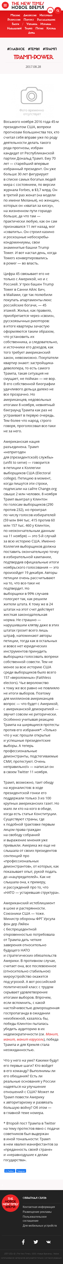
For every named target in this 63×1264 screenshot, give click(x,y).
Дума (31, 33)
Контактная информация (39, 1207)
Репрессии (14, 20)
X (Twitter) (9, 1171)
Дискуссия (29, 15)
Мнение (15, 15)
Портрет (29, 20)
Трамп (28, 28)
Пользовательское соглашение (35, 1219)
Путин (39, 28)
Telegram (21, 1171)
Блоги (15, 24)
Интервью (46, 15)
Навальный (14, 28)
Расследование (46, 20)
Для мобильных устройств (40, 1225)
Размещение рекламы (37, 1212)
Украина (31, 24)
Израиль (45, 24)
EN (50, 11)
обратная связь (34, 1198)
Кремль (51, 28)
